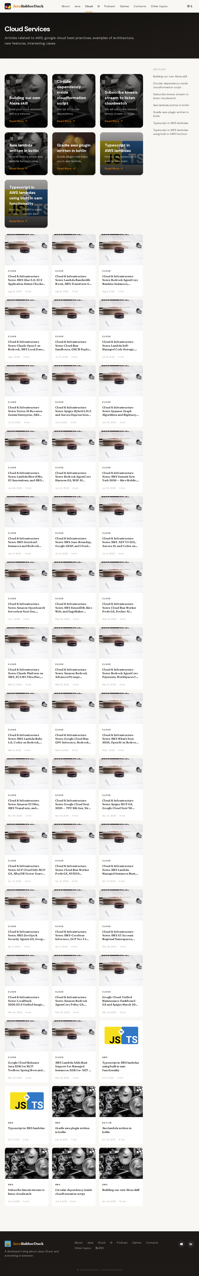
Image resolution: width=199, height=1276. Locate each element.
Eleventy (117, 1269)
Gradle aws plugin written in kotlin (171, 114)
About (66, 6)
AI (98, 6)
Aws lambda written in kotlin (171, 105)
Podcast (109, 6)
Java (77, 6)
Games (124, 6)
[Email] (181, 1244)
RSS (101, 1248)
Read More (16, 121)
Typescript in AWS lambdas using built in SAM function (170, 132)
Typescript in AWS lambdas (170, 123)
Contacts (140, 6)
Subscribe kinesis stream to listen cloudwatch (171, 96)
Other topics (159, 6)
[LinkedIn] (190, 1244)
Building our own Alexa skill (170, 76)
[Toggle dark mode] (190, 6)
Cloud (89, 6)
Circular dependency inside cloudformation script (170, 85)
